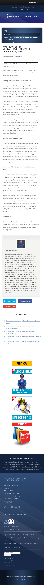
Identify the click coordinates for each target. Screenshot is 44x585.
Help (33, 7)
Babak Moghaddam (15, 56)
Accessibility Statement (11, 526)
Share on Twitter (10, 301)
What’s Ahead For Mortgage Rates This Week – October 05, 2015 (16, 49)
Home (6, 37)
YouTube (21, 10)
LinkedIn (16, 507)
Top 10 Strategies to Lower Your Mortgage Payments (19, 535)
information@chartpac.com (16, 496)
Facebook (8, 507)
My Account (27, 7)
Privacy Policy (14, 7)
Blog (11, 37)
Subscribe (8, 555)
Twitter (5, 507)
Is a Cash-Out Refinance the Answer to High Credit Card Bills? (21, 543)
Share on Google (10, 306)
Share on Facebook (26, 301)
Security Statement (20, 579)
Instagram (20, 507)
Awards (20, 7)
